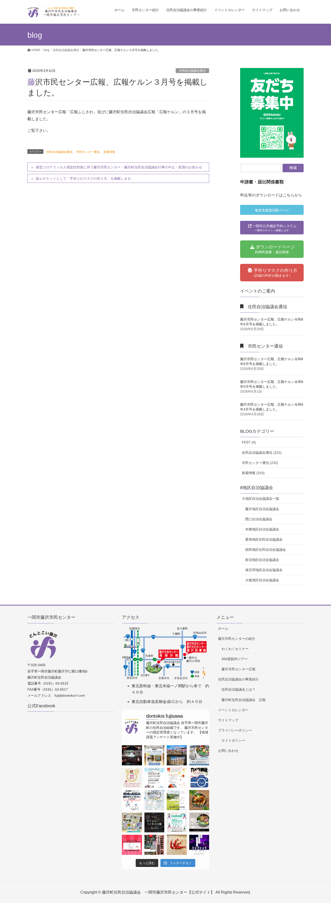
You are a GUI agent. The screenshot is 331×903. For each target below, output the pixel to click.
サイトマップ (228, 720)
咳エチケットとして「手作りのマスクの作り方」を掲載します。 (85, 178)
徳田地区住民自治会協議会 (265, 550)
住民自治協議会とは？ (238, 689)
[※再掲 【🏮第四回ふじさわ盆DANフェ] (154, 800)
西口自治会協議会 (258, 519)
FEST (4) (249, 442)
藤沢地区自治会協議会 (262, 509)
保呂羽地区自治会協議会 (264, 570)
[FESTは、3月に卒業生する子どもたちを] (199, 845)
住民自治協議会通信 (192, 70)
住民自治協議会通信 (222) (262, 453)
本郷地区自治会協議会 (262, 529)
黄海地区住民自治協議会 (264, 539)
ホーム (223, 628)
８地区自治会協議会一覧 (260, 498)
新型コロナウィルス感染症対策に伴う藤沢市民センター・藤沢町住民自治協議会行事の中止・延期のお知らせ (119, 167)
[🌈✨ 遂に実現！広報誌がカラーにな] (132, 823)
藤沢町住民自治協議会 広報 (243, 700)
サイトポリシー (233, 740)
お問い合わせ (228, 751)
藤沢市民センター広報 (238, 669)
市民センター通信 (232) (260, 463)
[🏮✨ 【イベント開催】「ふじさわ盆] (132, 755)
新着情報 (109, 152)
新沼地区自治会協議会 (262, 560)
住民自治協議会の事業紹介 (238, 679)
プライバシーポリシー (235, 730)
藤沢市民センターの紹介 (236, 639)
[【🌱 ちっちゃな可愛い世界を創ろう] (199, 823)
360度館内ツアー (234, 659)
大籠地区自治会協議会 (262, 580)
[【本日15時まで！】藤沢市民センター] (154, 823)
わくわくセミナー (235, 649)
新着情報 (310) (253, 473)
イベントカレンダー (233, 710)
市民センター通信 (88, 152)
